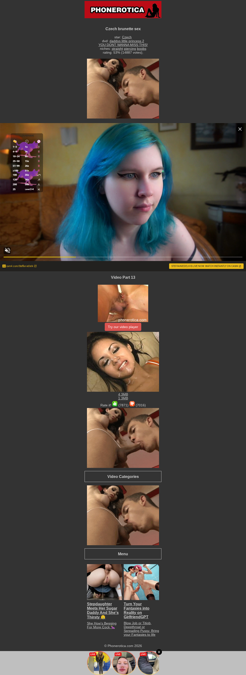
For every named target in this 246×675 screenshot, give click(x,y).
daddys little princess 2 (127, 41)
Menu (123, 554)
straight (117, 49)
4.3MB (123, 394)
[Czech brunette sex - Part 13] (123, 321)
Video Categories (123, 476)
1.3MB (123, 398)
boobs (141, 49)
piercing (130, 49)
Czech (127, 37)
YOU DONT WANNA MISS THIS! (123, 45)
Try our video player (123, 327)
